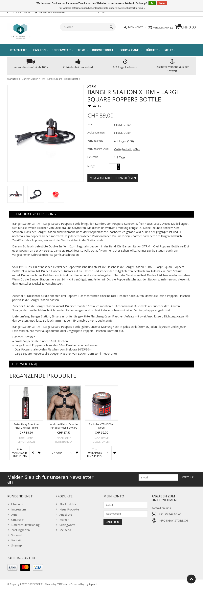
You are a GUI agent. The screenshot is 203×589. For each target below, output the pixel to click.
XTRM (91, 86)
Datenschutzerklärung (25, 525)
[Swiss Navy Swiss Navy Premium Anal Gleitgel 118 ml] (26, 402)
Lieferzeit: (92, 157)
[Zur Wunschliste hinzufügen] (89, 106)
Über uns (17, 504)
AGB (14, 514)
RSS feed (65, 530)
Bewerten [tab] (26, 364)
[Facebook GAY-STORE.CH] (98, 12)
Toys (81, 50)
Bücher (152, 50)
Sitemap (16, 545)
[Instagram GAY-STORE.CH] (104, 12)
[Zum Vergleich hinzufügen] (94, 106)
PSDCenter (63, 584)
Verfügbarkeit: (95, 140)
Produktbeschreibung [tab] (36, 214)
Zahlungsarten (20, 530)
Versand (16, 535)
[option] (15, 194)
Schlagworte (67, 525)
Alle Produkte (68, 504)
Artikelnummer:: (96, 132)
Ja (152, 3)
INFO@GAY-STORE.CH (173, 520)
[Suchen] (111, 27)
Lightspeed (91, 584)
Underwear (62, 50)
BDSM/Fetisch (102, 50)
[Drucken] (99, 106)
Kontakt (16, 540)
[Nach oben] (191, 579)
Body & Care (129, 50)
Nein (162, 3)
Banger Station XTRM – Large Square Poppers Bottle (51, 78)
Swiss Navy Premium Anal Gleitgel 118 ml (26, 426)
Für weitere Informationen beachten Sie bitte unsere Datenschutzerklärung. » (102, 8)
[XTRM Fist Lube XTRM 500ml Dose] (101, 402)
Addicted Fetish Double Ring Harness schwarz (64, 426)
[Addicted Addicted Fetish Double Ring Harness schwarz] (63, 402)
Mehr (169, 50)
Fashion (39, 50)
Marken (64, 520)
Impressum (18, 509)
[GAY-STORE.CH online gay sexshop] (20, 31)
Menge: (91, 166)
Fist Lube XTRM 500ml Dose (101, 426)
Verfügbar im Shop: (98, 149)
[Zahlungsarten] (12, 567)
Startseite (18, 50)
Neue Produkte (69, 509)
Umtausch (17, 520)
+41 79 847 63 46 (170, 514)
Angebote (65, 514)
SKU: (89, 124)
